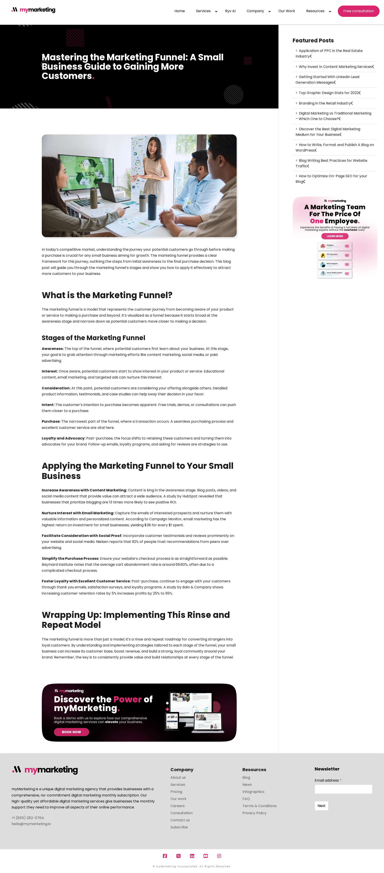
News (247, 784)
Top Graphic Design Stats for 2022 (329, 92)
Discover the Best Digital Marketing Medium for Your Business (328, 131)
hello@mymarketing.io (31, 823)
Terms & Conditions (259, 805)
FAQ (246, 798)
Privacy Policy (254, 813)
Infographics (253, 791)
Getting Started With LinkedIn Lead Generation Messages (327, 79)
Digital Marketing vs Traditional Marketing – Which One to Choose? (333, 116)
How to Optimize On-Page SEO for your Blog (331, 178)
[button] (380, 4)
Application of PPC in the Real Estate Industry (329, 53)
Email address (328, 780)
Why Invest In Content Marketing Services (335, 66)
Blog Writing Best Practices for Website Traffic (331, 163)
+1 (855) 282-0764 (28, 817)
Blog (246, 777)
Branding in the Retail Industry (325, 103)
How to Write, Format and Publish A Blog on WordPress (335, 147)
